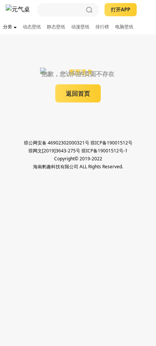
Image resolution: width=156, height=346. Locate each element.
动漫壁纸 (80, 26)
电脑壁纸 (124, 26)
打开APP (120, 9)
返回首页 (78, 93)
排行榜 (102, 26)
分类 (7, 26)
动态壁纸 (32, 26)
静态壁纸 (56, 26)
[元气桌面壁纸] (18, 10)
